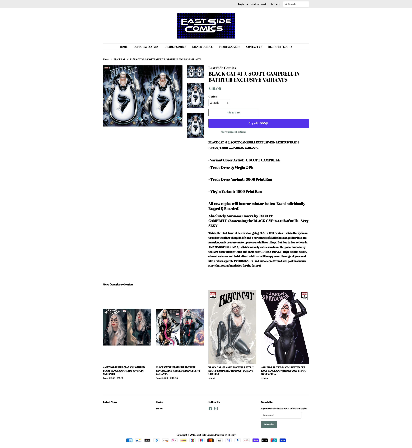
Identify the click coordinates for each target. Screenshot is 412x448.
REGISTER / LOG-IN (280, 47)
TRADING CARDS (229, 47)
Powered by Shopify (225, 434)
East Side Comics (205, 434)
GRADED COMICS (175, 47)
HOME (123, 47)
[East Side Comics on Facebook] (210, 409)
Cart (277, 3)
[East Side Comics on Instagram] (216, 409)
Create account (258, 3)
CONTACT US (254, 47)
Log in (241, 3)
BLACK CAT (119, 59)
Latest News (110, 402)
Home (106, 59)
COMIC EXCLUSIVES (146, 47)
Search (159, 408)
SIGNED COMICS (202, 47)
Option (212, 96)
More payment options (233, 131)
